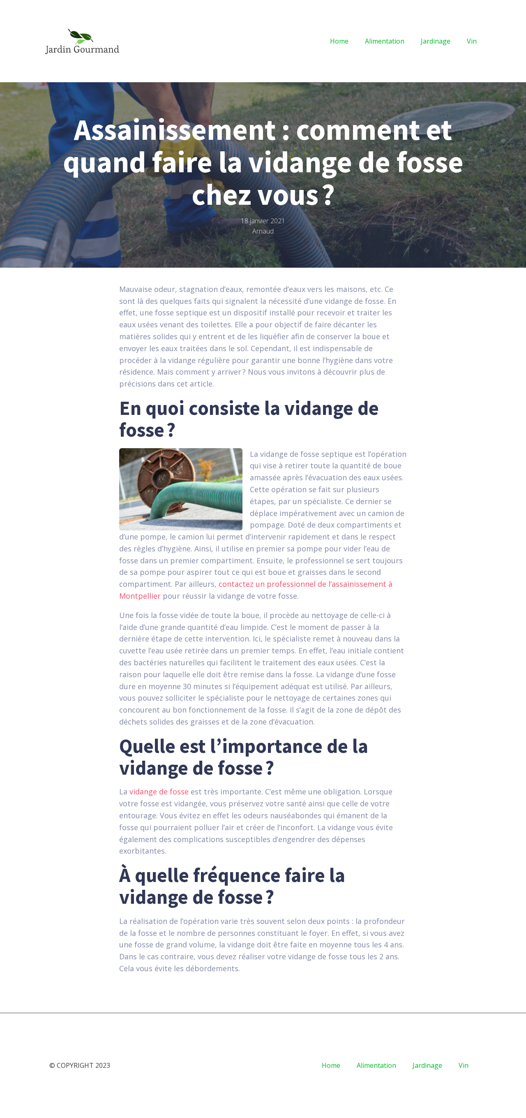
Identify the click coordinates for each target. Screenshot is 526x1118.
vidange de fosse (159, 791)
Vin (472, 41)
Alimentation (384, 41)
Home (339, 41)
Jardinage (435, 41)
